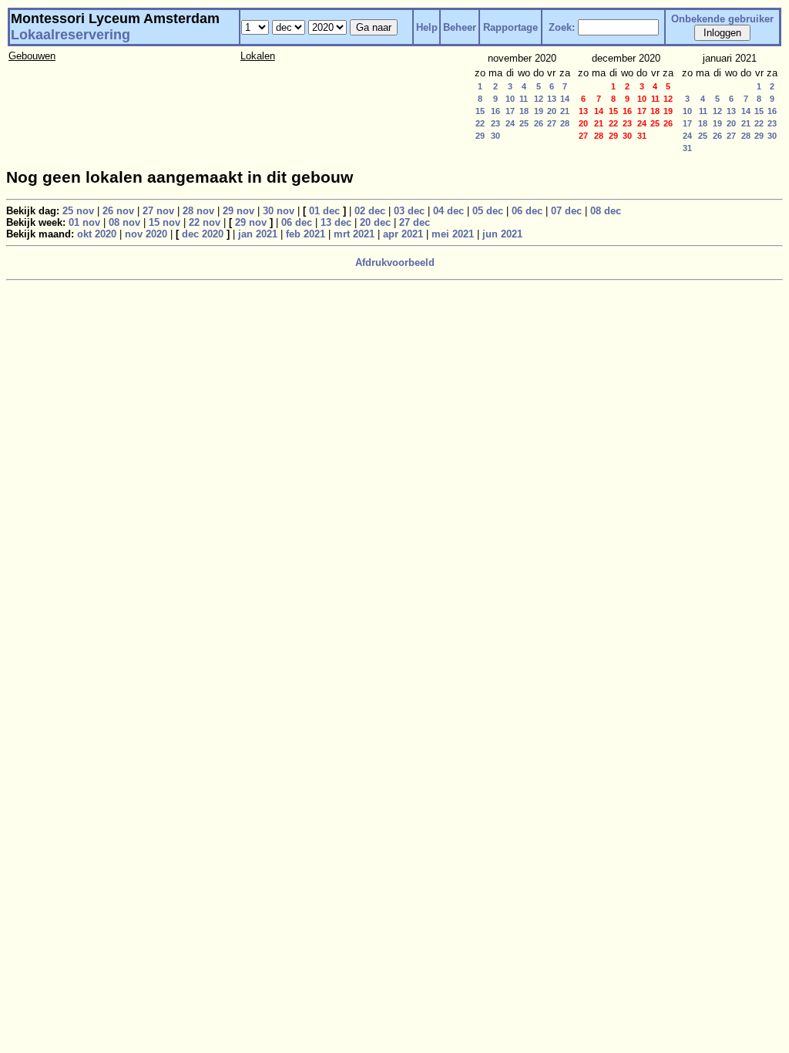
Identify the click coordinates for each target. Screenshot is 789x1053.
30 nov (278, 211)
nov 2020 (146, 234)
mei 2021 (452, 234)
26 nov (118, 211)
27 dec (414, 222)
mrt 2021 (354, 234)
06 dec (527, 211)
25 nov (78, 211)
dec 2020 (202, 234)
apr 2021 (403, 234)
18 (524, 111)
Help (427, 27)
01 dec (324, 211)
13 (551, 98)
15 (480, 111)
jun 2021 (502, 234)
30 (495, 135)
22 (480, 123)
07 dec (566, 211)
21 (564, 111)
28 (564, 123)
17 (510, 111)
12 (538, 98)
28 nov (198, 211)
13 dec (336, 222)
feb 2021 (305, 234)
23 (495, 123)
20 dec (375, 222)
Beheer (459, 27)
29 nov (238, 211)
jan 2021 (257, 234)
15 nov (164, 222)
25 (524, 123)
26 (538, 123)
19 (538, 111)
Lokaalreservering (70, 34)
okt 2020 (96, 234)
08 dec (605, 211)
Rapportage (510, 27)
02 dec (369, 211)
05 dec (487, 211)
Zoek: (562, 27)
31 (687, 148)
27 (551, 123)
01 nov (84, 222)
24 (510, 123)
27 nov (158, 211)
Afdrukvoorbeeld (395, 262)
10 (510, 98)
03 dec (409, 211)
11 (523, 98)
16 (495, 111)
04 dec (448, 211)
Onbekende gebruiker (722, 19)
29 (480, 135)
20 (551, 111)
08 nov (124, 222)
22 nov (204, 222)
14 (564, 98)
